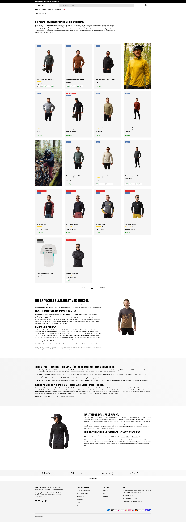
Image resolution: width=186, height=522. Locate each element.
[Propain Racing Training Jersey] (49, 255)
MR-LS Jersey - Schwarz (72, 273)
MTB (40, 13)
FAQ (78, 505)
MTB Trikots (44, 13)
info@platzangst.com (131, 498)
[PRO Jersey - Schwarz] (137, 206)
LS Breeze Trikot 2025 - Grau (44, 127)
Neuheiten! (58, 9)
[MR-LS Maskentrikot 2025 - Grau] (49, 61)
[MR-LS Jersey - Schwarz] (78, 255)
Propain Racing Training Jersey (45, 273)
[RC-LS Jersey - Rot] (49, 206)
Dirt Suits (135, 437)
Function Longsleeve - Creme (103, 176)
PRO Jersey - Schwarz (130, 224)
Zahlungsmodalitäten (82, 493)
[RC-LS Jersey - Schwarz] (78, 206)
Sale (64, 9)
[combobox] (96, 5)
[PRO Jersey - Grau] (108, 206)
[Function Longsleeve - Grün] (78, 157)
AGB (104, 493)
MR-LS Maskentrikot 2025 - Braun (75, 79)
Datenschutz (106, 490)
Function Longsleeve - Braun (132, 127)
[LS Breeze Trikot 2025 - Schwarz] (78, 109)
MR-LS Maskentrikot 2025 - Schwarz (105, 79)
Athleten (44, 9)
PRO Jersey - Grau (100, 224)
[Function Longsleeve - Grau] (137, 157)
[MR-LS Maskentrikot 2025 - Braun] (78, 61)
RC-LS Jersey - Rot (41, 224)
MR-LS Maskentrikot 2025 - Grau (45, 79)
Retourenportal (81, 499)
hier (139, 501)
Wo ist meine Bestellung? (83, 490)
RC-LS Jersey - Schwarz (72, 224)
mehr (59, 1)
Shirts (127, 437)
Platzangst (40, 516)
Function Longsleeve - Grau (132, 176)
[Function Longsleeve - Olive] (108, 109)
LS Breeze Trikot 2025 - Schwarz (74, 127)
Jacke (132, 376)
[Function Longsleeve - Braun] (137, 109)
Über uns (50, 9)
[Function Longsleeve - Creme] (108, 157)
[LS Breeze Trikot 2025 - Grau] (49, 109)
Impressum (105, 496)
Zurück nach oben (93, 478)
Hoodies (123, 437)
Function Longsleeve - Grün (73, 176)
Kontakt (79, 502)
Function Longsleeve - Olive (103, 127)
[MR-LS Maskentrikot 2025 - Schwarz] (108, 61)
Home (36, 13)
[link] (83, 287)
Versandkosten (80, 496)
